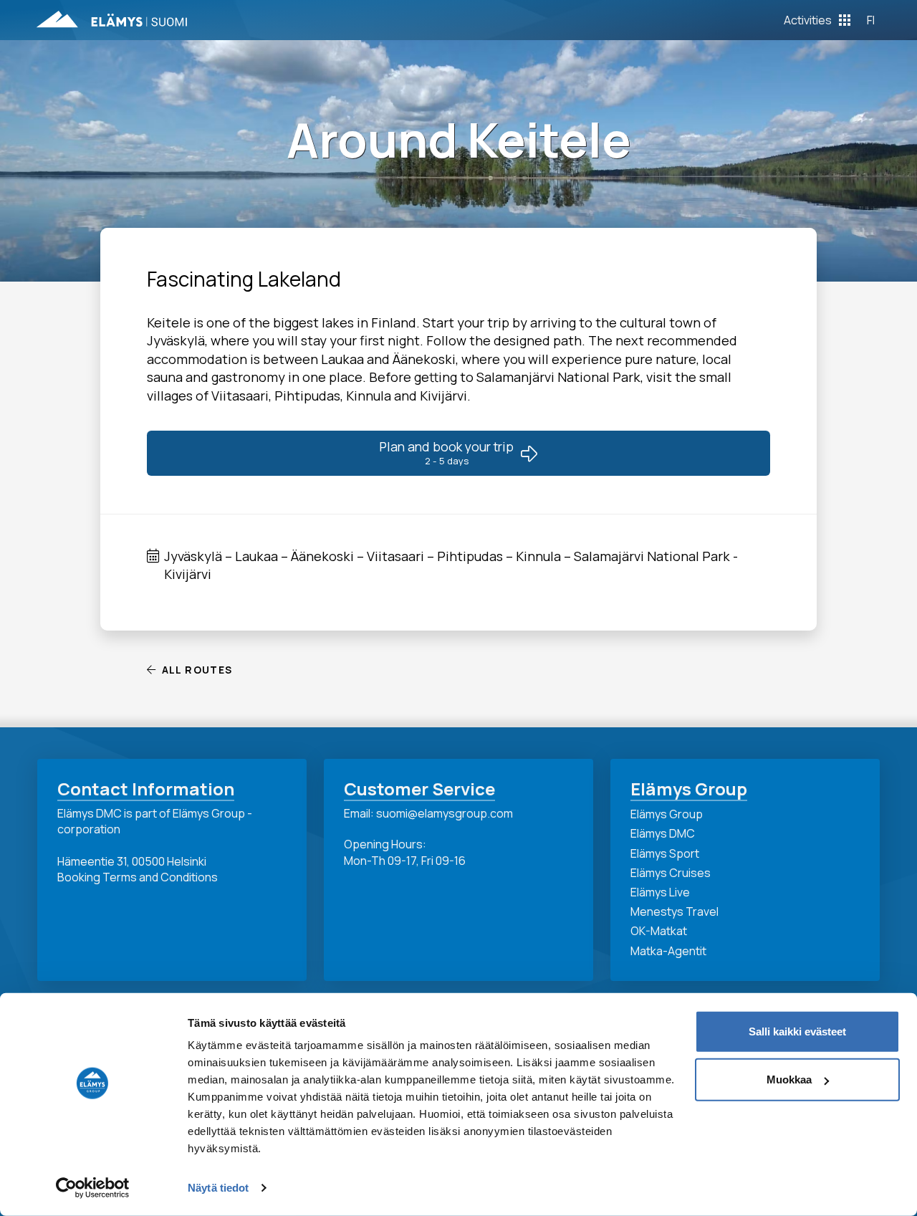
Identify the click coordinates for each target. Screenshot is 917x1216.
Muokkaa (789, 1079)
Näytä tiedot (218, 1188)
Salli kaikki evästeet (797, 1031)
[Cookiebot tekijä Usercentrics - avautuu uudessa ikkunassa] (92, 1188)
